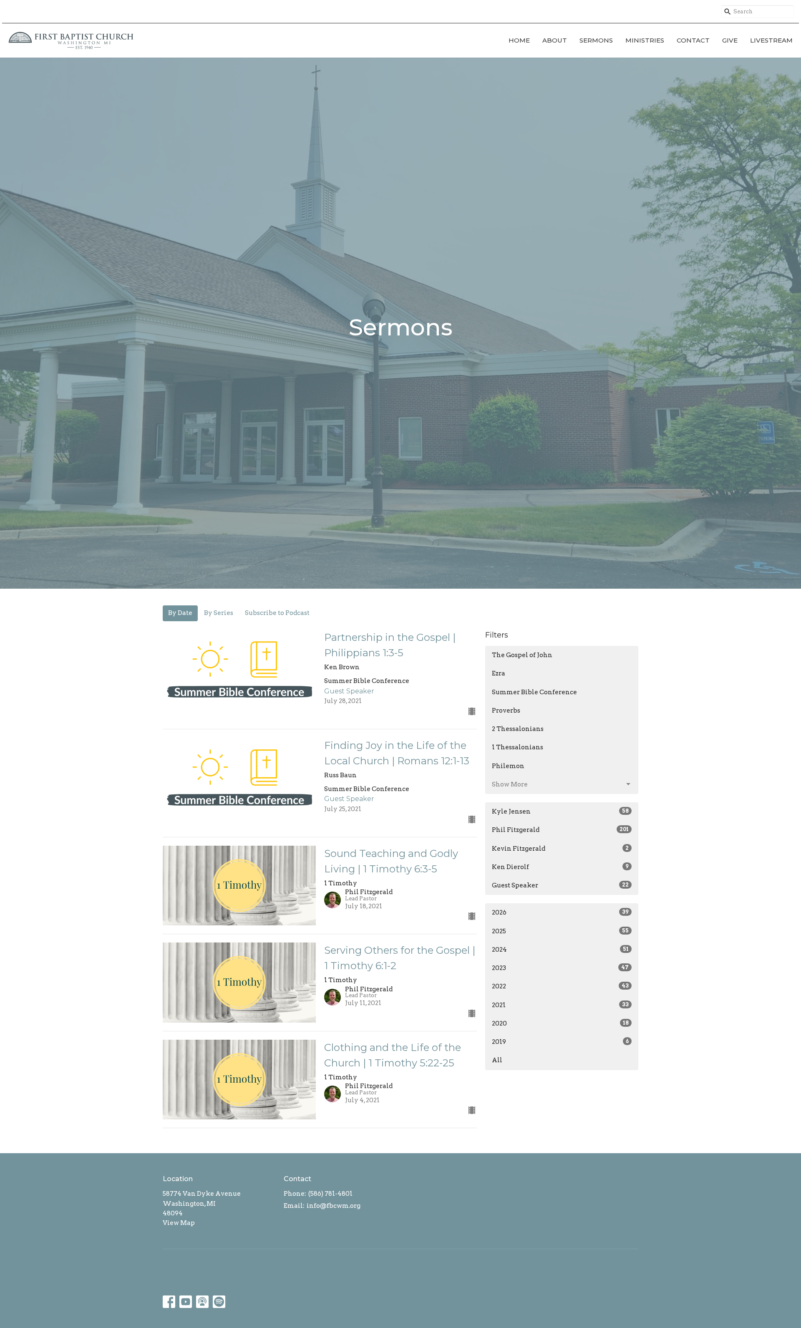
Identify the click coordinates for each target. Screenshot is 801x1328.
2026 (560, 912)
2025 (560, 931)
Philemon (508, 766)
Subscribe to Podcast (277, 613)
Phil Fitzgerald (560, 830)
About (554, 40)
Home (519, 40)
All (497, 1060)
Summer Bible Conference (534, 692)
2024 (560, 949)
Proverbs (506, 710)
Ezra (498, 673)
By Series (218, 613)
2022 (560, 986)
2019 (560, 1042)
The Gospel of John (522, 655)
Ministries (644, 40)
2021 (560, 1005)
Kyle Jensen (560, 811)
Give (730, 40)
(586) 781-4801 (330, 1193)
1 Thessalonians (517, 747)
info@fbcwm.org (333, 1206)
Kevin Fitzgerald (560, 848)
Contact (693, 40)
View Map (179, 1223)
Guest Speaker (560, 885)
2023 (560, 968)
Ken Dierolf (560, 867)
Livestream (771, 40)
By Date (180, 613)
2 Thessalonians (518, 729)
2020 (560, 1023)
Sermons (596, 40)
